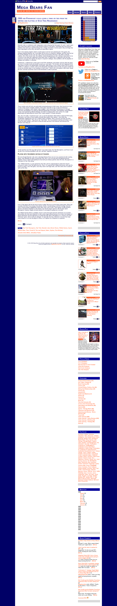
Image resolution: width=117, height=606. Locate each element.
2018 (79, 518)
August (82, 493)
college (89, 452)
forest (80, 467)
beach (94, 437)
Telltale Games (63, 228)
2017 (79, 519)
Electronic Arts (86, 462)
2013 (79, 526)
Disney (91, 459)
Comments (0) (69, 235)
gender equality (82, 468)
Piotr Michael (59, 230)
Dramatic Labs (46, 228)
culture (85, 456)
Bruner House (54, 228)
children (94, 441)
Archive (76, 12)
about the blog (85, 59)
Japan (86, 474)
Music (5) (80, 400)
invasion (89, 473)
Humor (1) (81, 397)
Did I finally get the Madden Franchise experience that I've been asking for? (89, 580)
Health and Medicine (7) (85, 394)
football (93, 465)
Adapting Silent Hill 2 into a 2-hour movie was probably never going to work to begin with (88, 557)
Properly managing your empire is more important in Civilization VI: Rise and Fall (93, 289)
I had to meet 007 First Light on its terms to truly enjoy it (93, 204)
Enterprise (93, 462)
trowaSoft (93, 41)
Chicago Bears (87, 441)
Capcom (91, 440)
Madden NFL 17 (90, 477)
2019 (79, 516)
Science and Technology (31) (86, 403)
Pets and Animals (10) (84, 402)
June (81, 496)
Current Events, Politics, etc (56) (87, 387)
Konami (84, 475)
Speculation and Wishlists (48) (87, 405)
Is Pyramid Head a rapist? (92, 262)
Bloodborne (95, 438)
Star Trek (38, 228)
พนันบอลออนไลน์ (82, 574)
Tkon (27, 230)
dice (93, 458)
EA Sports (93, 461)
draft (98, 459)
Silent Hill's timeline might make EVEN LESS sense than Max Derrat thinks (93, 192)
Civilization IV (81, 445)
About (91, 12)
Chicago (80, 441)
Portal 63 (32, 230)
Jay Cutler (91, 474)
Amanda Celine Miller (24, 232)
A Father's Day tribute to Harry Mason (88, 540)
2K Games (81, 434)
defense (80, 458)
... (95, 127)
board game (81, 440)
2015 (79, 523)
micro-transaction (83, 481)
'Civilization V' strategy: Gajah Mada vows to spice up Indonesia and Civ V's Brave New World (88, 571)
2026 (82, 498)
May (81, 498)
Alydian (52, 230)
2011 (79, 529)
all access (90, 435)
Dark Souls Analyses (84, 368)
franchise (84, 467)
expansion (85, 463)
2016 (79, 521)
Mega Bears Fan (34, 7)
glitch (94, 468)
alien (85, 435)
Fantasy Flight (82, 465)
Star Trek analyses (83, 369)
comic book (94, 453)
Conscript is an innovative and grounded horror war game (93, 143)
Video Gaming (60, 23)
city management (91, 442)
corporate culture (87, 455)
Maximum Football (83, 480)
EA (88, 461)
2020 (79, 514)
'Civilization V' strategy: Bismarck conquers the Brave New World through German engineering (93, 277)
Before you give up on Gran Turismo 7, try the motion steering (92, 313)
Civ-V (93, 451)
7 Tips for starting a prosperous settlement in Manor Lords (93, 301)
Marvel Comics (86, 478)
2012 (79, 528)
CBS (95, 440)
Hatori (47, 230)
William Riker (21, 230)
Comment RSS (82, 598)
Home (70, 12)
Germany (89, 468)
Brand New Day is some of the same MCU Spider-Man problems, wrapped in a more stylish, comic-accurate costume (89, 169)
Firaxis (88, 465)
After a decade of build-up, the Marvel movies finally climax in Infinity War (83, 335)
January (82, 505)
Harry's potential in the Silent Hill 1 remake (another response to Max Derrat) (92, 181)
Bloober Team (87, 438)
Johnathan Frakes (36, 232)
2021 (79, 513)
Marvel (80, 478)
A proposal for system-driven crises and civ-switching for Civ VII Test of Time (93, 217)
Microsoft (96, 480)
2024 (79, 508)
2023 (79, 509)
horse (94, 471)
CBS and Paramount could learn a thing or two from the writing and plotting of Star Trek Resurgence (42, 19)
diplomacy (81, 459)
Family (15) (81, 390)
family (97, 463)
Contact (97, 12)
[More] (19, 221)
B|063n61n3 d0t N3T (56, 244)
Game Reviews (69, 23)
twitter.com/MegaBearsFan (92, 71)
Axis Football (88, 437)
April (81, 500)
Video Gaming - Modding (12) (86, 420)
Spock (70, 228)
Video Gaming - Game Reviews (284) (88, 418)
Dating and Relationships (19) (86, 389)
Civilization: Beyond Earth (85, 451)
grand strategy (86, 469)
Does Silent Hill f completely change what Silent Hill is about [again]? (88, 564)
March (82, 501)
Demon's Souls (87, 458)
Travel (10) (81, 415)
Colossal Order (87, 453)
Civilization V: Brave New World (86, 447)
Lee (79, 559)
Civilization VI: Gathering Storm (88, 449)
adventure (81, 435)
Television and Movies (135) (86, 410)
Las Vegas (89, 475)
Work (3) (80, 423)
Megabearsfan (82, 584)
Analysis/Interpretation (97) (85, 380)
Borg (87, 440)
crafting (80, 456)
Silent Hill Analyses (83, 366)
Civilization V (90, 445)
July (81, 495)
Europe (80, 463)
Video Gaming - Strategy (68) (86, 421)
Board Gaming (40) (83, 384)
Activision (91, 434)
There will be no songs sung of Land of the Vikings (93, 155)
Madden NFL (81, 477)
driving (80, 461)
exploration (92, 463)
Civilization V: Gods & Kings (85, 448)
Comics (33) (81, 385)
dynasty (85, 461)
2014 (79, 524)
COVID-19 (94, 455)
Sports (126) (81, 407)
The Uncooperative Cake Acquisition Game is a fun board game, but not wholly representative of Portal (93, 240)
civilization (93, 444)
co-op (80, 455)
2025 (79, 506)
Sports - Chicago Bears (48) (86, 408)
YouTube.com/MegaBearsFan (86, 67)
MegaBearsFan (23, 23)
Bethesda (80, 438)
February (82, 503)
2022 (79, 511)
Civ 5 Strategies (82, 363)
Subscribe (30, 1)
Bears (97, 437)
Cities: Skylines (82, 442)
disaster (86, 459)
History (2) (81, 395)
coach (84, 452)
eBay (79, 462)
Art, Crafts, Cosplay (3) (84, 382)
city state (86, 444)
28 (84, 269)
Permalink (61, 235)
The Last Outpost (40, 230)
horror (90, 471)
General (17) (81, 392)
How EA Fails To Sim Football (86, 364)
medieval (90, 480)
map (96, 477)
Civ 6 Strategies (82, 361)
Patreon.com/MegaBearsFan (86, 80)
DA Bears (90, 456)
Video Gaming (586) (83, 416)
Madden (95, 475)
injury (85, 473)
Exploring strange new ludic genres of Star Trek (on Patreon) (83, 114)
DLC (95, 459)
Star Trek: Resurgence (29, 228)
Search (84, 12)
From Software (92, 467)
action (86, 434)
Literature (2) (81, 399)
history (85, 471)
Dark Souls (96, 456)
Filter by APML (21, 1)
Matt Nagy (93, 478)
